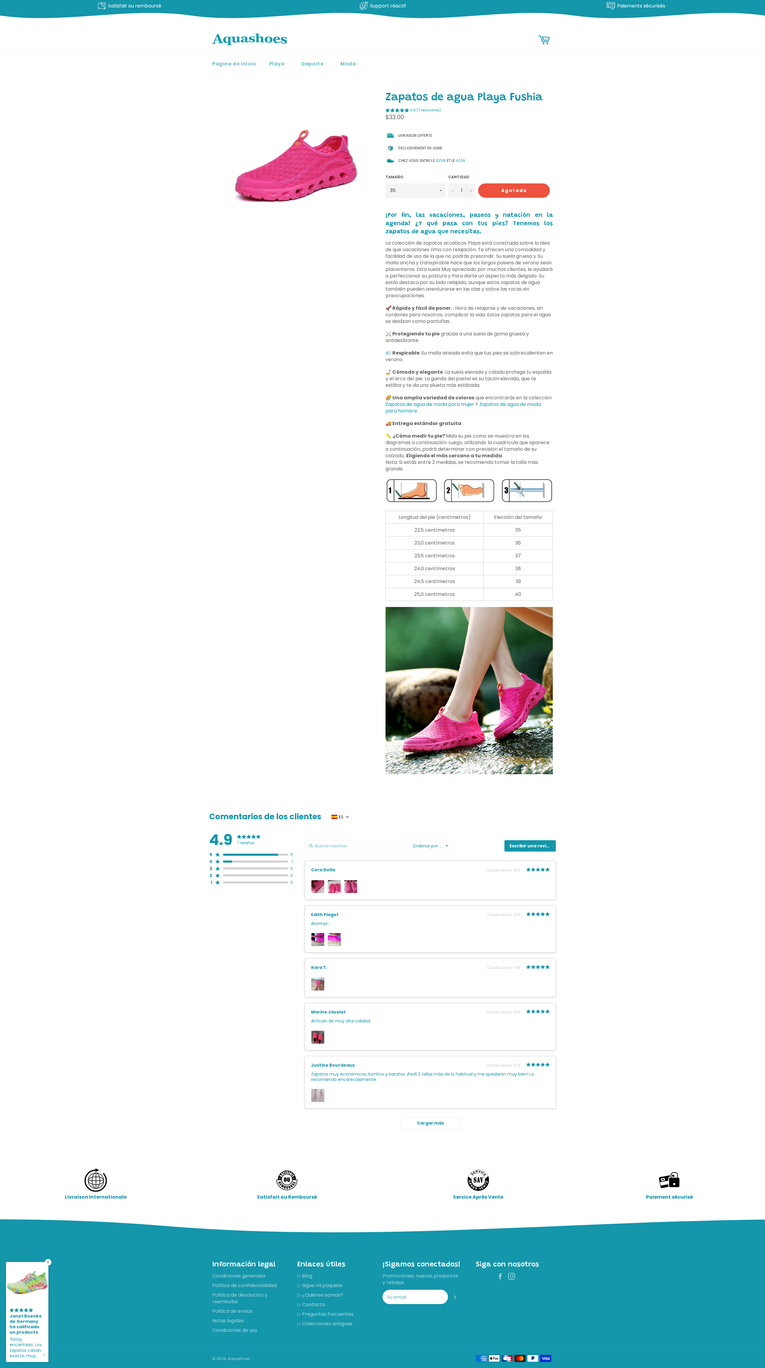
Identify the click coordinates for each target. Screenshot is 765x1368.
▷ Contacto (311, 1304)
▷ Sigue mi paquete (319, 1285)
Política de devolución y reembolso (239, 1298)
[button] (413, 111)
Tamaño (394, 177)
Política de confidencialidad (244, 1285)
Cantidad (458, 177)
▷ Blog (304, 1275)
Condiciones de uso (234, 1330)
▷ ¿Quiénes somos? (320, 1295)
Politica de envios (232, 1311)
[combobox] (430, 846)
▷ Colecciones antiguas (324, 1323)
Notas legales (228, 1320)
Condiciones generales (239, 1275)
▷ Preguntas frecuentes (325, 1314)
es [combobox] (341, 817)
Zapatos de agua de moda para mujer (429, 404)
